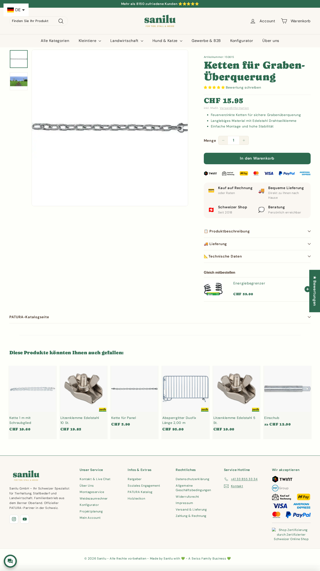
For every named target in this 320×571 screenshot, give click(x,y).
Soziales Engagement (144, 486)
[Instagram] (13, 519)
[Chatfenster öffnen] (10, 561)
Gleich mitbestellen (219, 272)
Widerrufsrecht (187, 497)
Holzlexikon (136, 498)
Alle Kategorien (55, 40)
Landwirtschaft (125, 40)
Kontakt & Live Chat (95, 479)
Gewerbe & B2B (206, 40)
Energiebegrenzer (249, 283)
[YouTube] (24, 519)
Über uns (270, 40)
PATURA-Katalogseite (29, 317)
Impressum (184, 503)
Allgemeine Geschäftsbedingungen (193, 488)
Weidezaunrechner (94, 498)
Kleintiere (88, 40)
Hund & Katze (166, 40)
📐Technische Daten (223, 256)
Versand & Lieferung (191, 509)
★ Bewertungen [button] (314, 291)
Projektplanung (91, 511)
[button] (215, 87)
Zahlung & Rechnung (191, 516)
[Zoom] (110, 128)
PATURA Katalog (140, 492)
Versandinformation (234, 108)
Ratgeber (135, 479)
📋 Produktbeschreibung (227, 231)
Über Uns (87, 486)
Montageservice (92, 492)
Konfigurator (241, 40)
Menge (210, 140)
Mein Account (90, 518)
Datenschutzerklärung (192, 479)
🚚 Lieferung (215, 244)
